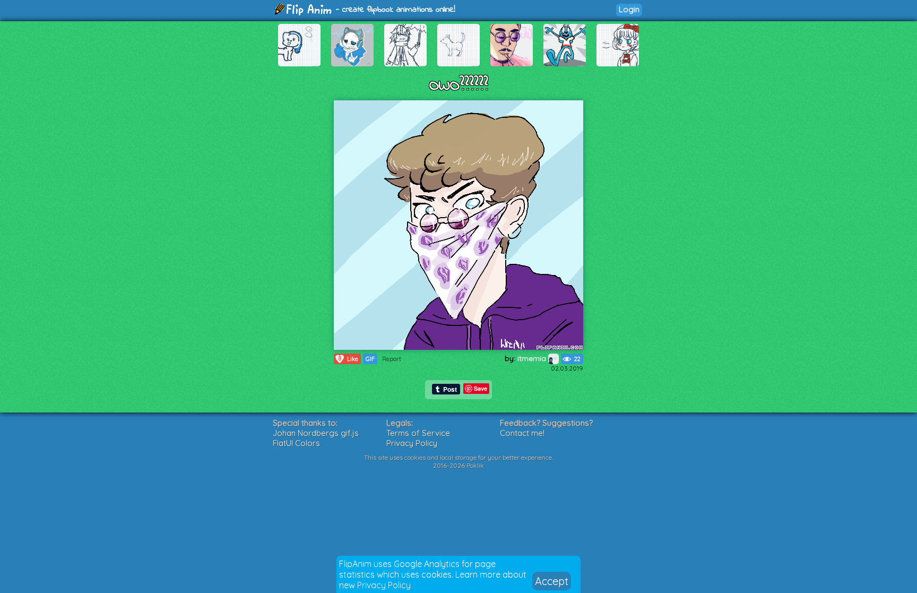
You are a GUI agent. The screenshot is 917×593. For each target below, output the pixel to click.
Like (349, 359)
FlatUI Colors (296, 443)
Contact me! (522, 433)
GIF (370, 359)
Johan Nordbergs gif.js (316, 433)
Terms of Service (418, 433)
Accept (551, 581)
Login (629, 9)
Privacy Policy (384, 585)
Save (480, 388)
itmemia (532, 358)
